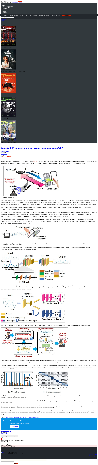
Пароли (38, 417)
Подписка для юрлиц (93, 455)
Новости (3, 144)
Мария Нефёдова (5, 151)
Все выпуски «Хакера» (44, 15)
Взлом (11, 417)
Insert (15, 463)
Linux (11, 15)
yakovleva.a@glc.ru (18, 448)
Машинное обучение (27, 417)
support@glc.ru (19, 447)
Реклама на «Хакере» (57, 15)
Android (16, 15)
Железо (21, 15)
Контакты (95, 457)
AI (30, 15)
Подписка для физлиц (93, 454)
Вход (96, 2)
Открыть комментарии (6, 431)
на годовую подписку (17, 2)
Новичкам (35, 15)
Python (26, 15)
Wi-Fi (4, 417)
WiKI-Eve (35, 161)
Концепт (20, 417)
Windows (6, 15)
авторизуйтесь (4, 433)
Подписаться (14, 426)
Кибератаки (15, 417)
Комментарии (4, 154)
